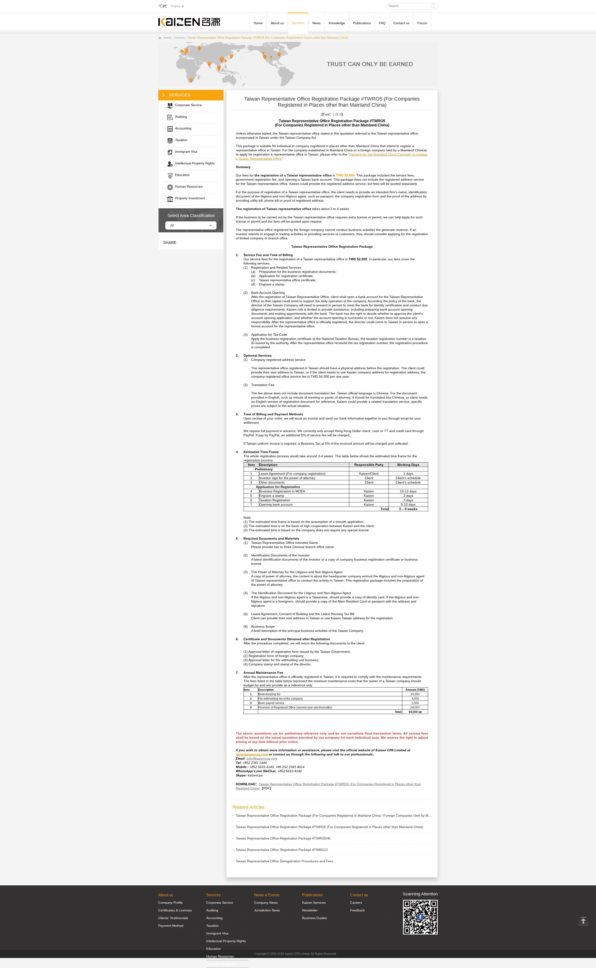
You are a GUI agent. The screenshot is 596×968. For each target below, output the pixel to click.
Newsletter (310, 910)
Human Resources (220, 956)
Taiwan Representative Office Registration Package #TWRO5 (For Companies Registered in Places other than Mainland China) (267, 37)
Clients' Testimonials (173, 918)
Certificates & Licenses (175, 910)
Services (298, 23)
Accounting (214, 918)
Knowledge (337, 23)
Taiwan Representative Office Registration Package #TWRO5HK (283, 838)
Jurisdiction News (267, 910)
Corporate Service (219, 902)
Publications (362, 23)
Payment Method (170, 925)
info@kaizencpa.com (262, 758)
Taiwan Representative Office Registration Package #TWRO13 (282, 850)
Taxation (212, 925)
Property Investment (221, 964)
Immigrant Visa (217, 933)
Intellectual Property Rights (226, 941)
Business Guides (314, 918)
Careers (356, 902)
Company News (266, 902)
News (316, 23)
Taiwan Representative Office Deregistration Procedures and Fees (284, 861)
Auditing (212, 910)
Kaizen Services (314, 902)
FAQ (382, 23)
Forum (422, 23)
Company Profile (170, 902)
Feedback (357, 910)
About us (277, 23)
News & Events (267, 895)
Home (258, 23)
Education (213, 949)
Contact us (401, 23)
